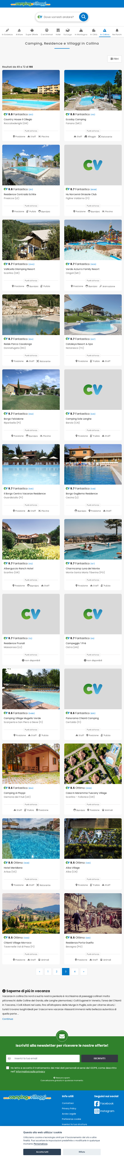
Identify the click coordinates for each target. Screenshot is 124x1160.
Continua (7, 1019)
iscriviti (99, 1058)
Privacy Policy (69, 1108)
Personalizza (40, 1143)
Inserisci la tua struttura (74, 1124)
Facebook (107, 1103)
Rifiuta (82, 1152)
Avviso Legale (69, 1113)
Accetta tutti (42, 1152)
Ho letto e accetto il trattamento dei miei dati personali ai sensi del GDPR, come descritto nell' (64, 1069)
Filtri (116, 59)
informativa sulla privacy (30, 1071)
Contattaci (68, 1103)
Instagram (107, 1111)
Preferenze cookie (71, 1119)
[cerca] (83, 16)
